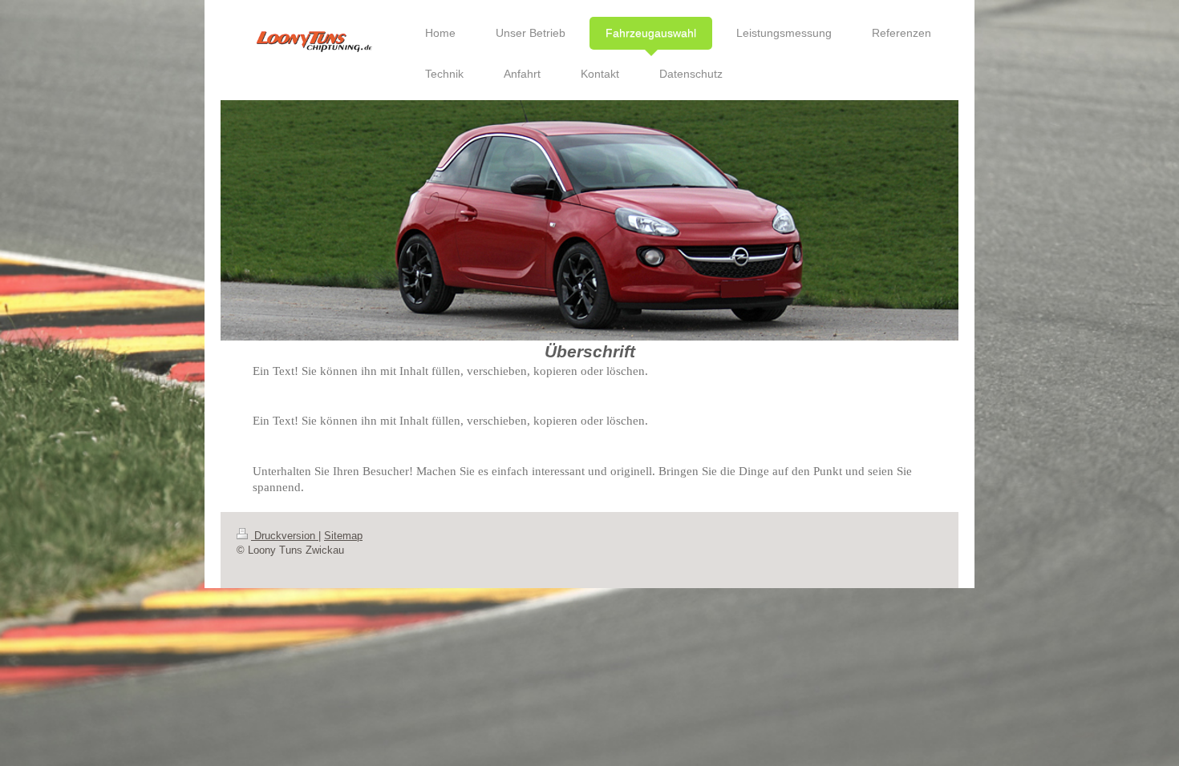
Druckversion (284, 536)
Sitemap (343, 536)
